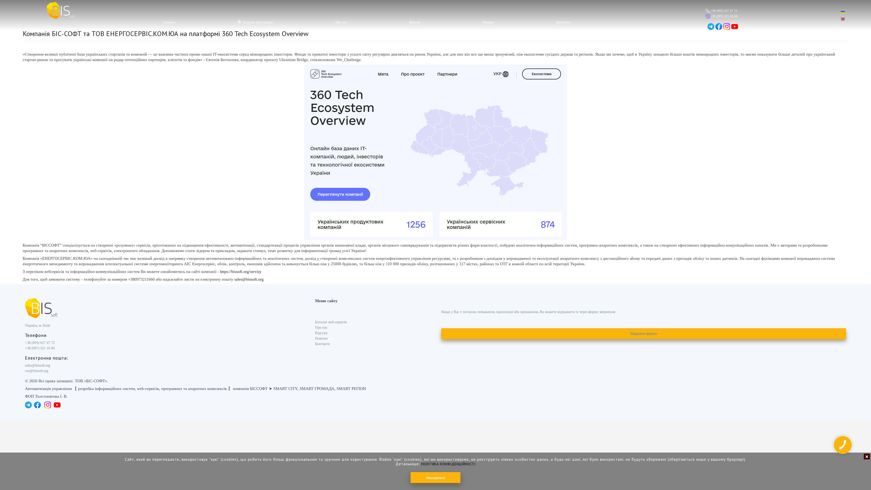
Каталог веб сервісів (258, 22)
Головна (169, 22)
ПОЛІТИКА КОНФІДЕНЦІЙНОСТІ (448, 464)
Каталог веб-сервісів (331, 322)
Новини (488, 22)
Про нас (341, 22)
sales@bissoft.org (249, 279)
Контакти (563, 22)
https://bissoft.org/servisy (241, 271)
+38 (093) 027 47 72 (723, 10)
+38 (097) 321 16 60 (723, 16)
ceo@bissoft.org (36, 371)
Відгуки (414, 22)
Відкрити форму (643, 334)
